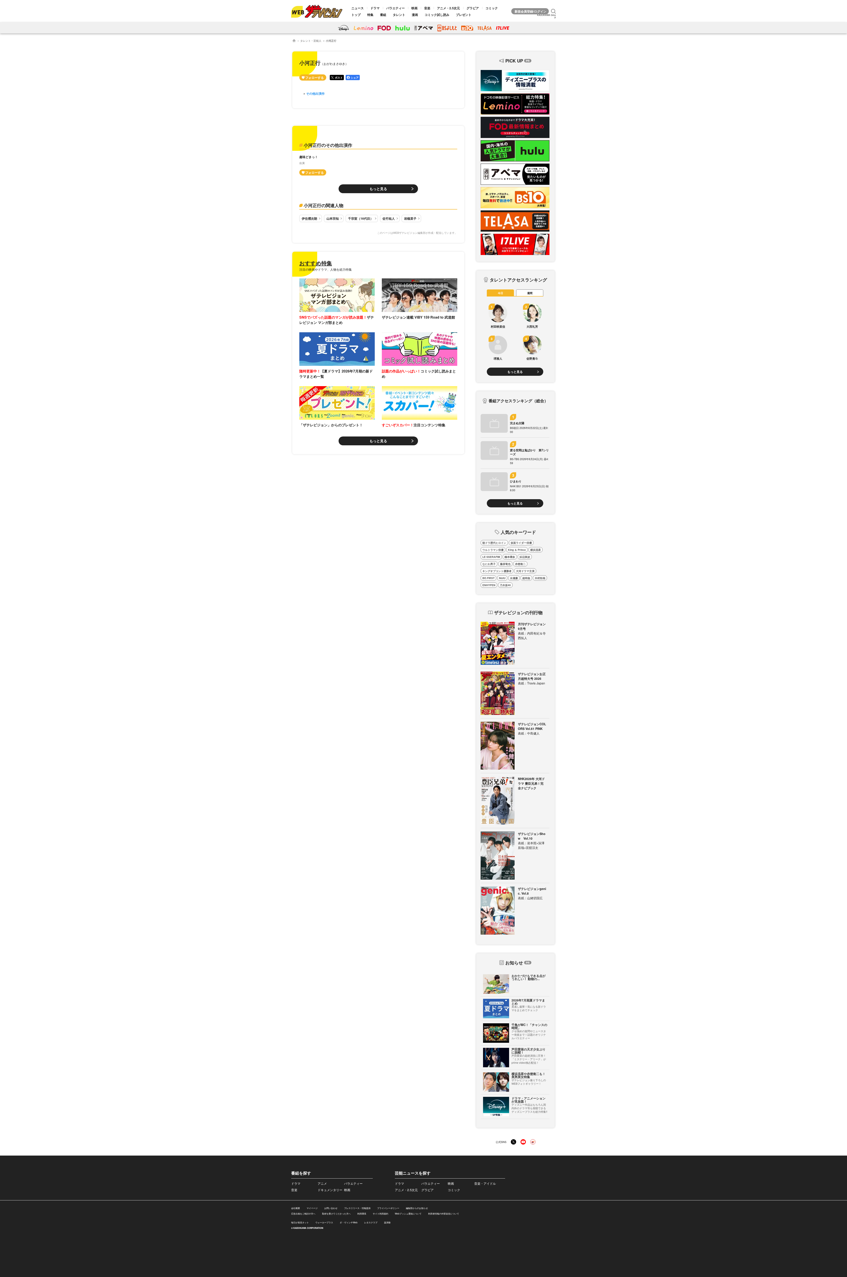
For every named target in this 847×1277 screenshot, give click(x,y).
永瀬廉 (514, 578)
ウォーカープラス (324, 1222)
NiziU (502, 578)
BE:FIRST (488, 578)
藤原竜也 (505, 564)
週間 (529, 293)
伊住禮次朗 (309, 218)
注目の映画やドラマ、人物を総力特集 (325, 269)
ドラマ (375, 7)
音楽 (427, 7)
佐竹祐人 (388, 218)
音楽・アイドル (485, 1183)
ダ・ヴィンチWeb (349, 1222)
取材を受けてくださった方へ (336, 1214)
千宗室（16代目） (360, 218)
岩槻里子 (410, 218)
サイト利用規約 (380, 1214)
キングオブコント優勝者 (497, 571)
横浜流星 (535, 549)
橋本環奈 (509, 556)
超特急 (526, 578)
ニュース (357, 7)
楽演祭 (387, 1222)
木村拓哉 (540, 578)
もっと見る (378, 188)
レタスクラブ (370, 1222)
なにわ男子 (489, 564)
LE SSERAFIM (491, 556)
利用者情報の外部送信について (443, 1214)
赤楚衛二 (520, 564)
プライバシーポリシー (388, 1208)
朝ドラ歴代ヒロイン (494, 542)
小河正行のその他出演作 (328, 145)
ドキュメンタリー (330, 1189)
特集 (370, 14)
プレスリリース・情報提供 (357, 1208)
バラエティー (395, 7)
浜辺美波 (524, 556)
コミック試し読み (437, 14)
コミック (491, 7)
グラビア (473, 7)
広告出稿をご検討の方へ (303, 1214)
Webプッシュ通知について (408, 1214)
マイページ (312, 1208)
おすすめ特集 (315, 263)
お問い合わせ (330, 1208)
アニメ (322, 1183)
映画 (414, 7)
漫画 (415, 14)
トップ (356, 14)
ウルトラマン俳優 (493, 549)
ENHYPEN (488, 585)
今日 (500, 293)
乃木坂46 (505, 585)
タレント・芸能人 (310, 40)
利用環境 (361, 1214)
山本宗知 (332, 218)
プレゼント (463, 14)
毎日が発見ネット (300, 1222)
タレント (399, 14)
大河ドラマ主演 (525, 571)
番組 (383, 14)
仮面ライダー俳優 (521, 542)
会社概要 (295, 1208)
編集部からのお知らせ (417, 1208)
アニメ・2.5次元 (448, 7)
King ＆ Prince (517, 549)
